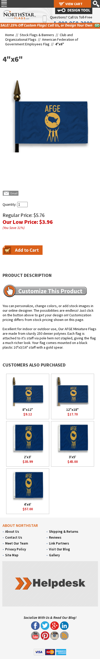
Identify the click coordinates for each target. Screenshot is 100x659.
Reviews (55, 537)
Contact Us (13, 537)
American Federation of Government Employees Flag (41, 41)
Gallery (54, 555)
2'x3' (27, 457)
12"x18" (72, 409)
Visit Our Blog (59, 549)
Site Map (11, 555)
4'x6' (27, 504)
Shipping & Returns (63, 531)
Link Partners (59, 543)
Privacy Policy (15, 549)
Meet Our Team (16, 543)
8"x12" (27, 409)
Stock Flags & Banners (37, 35)
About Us (12, 531)
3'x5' (72, 457)
